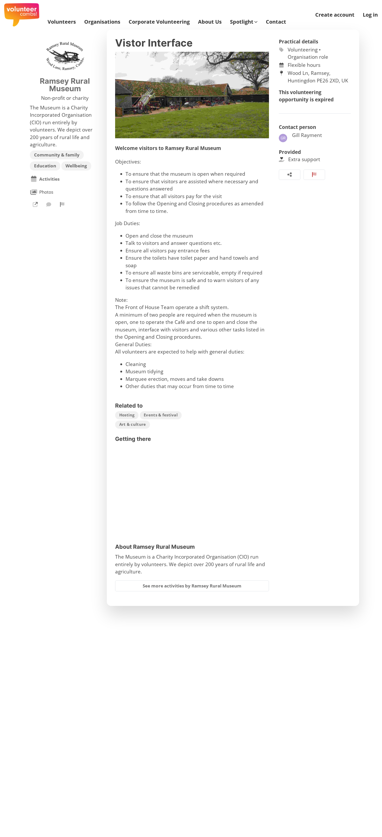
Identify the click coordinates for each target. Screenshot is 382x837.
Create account (334, 15)
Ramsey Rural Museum (65, 85)
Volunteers (62, 22)
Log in (370, 15)
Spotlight (241, 21)
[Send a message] (48, 204)
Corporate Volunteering (159, 22)
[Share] (289, 174)
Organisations (102, 22)
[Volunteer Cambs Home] (21, 14)
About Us (210, 22)
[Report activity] (314, 174)
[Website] (35, 204)
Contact (276, 22)
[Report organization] (62, 204)
